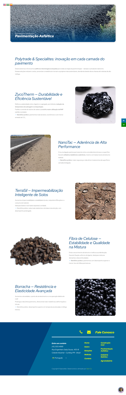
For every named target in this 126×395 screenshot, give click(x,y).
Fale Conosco (104, 332)
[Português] (8, 5)
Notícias (87, 354)
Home (86, 343)
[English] (4, 5)
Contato (87, 358)
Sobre (86, 347)
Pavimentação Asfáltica (107, 350)
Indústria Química (104, 356)
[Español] (11, 5)
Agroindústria (106, 361)
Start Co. (89, 369)
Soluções (88, 351)
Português (58, 358)
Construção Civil (105, 344)
